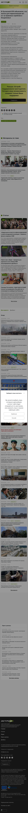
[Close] (24, 393)
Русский (14, 418)
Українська (14, 414)
